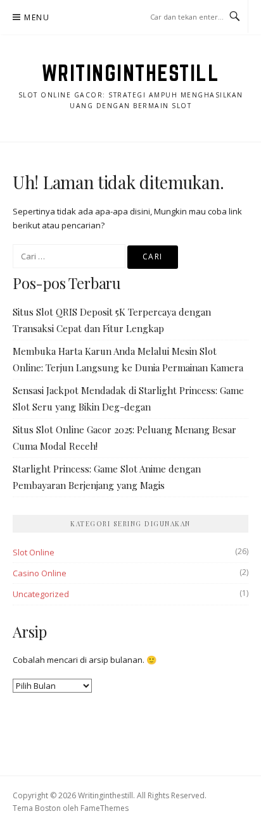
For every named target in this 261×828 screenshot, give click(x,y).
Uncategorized (41, 594)
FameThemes (104, 808)
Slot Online (33, 552)
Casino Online (40, 573)
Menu (36, 17)
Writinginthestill (131, 72)
